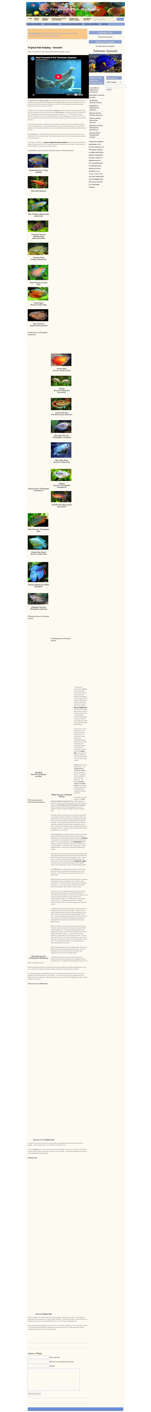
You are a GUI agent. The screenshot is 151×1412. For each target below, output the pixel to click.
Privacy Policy (36, 19)
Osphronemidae (49, 51)
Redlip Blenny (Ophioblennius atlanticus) (94, 108)
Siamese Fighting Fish (80, 707)
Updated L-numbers (45, 19)
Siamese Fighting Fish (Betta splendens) (55, 142)
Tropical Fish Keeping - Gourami (62, 51)
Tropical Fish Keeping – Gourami (45, 47)
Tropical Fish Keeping (34, 24)
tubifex (84, 861)
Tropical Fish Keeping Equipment (71, 24)
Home (30, 18)
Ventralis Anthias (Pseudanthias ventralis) (94, 135)
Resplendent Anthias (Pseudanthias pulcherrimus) (96, 127)
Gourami (33, 35)
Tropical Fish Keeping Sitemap (74, 19)
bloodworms (78, 861)
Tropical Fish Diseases (51, 24)
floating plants (77, 842)
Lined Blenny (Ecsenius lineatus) (95, 101)
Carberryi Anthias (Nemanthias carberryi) (95, 120)
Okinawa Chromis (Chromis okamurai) (95, 114)
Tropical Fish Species (91, 24)
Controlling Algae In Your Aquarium (59, 19)
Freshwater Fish (69, 33)
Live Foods (104, 24)
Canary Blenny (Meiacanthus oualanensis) (94, 90)
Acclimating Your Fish (87, 19)
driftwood (84, 838)
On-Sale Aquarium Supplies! (105, 46)
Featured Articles (51, 33)
